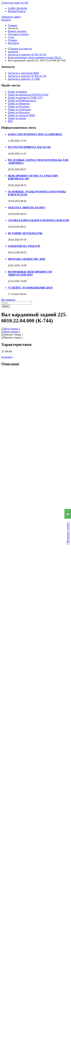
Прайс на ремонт (17, 91)
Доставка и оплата (18, 34)
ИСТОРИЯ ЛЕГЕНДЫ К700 (25, 233)
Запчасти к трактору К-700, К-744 (27, 54)
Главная (12, 25)
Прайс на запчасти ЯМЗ (21, 115)
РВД (10, 121)
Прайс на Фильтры (18, 106)
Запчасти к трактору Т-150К (24, 79)
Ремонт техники (17, 31)
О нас (11, 37)
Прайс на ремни (17, 118)
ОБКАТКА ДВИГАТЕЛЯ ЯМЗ (26, 207)
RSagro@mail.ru (17, 11)
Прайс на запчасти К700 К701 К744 (28, 94)
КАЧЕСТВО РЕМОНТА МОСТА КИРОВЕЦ (35, 134)
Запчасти (13, 51)
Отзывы (12, 40)
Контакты (13, 43)
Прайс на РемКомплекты (22, 100)
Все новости (8, 299)
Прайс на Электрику (19, 109)
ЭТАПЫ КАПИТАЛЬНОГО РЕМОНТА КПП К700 (38, 220)
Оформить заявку (11, 16)
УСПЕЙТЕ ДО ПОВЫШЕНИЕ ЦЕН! (30, 287)
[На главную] (14, 2)
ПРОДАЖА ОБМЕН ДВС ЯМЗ (26, 259)
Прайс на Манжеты (19, 103)
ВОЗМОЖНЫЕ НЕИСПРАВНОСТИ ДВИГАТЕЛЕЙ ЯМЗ (30, 273)
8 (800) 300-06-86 (17, 8)
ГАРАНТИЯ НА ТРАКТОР (24, 246)
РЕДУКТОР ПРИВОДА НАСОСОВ (29, 147)
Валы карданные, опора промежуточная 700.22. (35, 57)
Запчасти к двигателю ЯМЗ (23, 73)
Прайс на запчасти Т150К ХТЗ (25, 97)
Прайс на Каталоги (19, 112)
